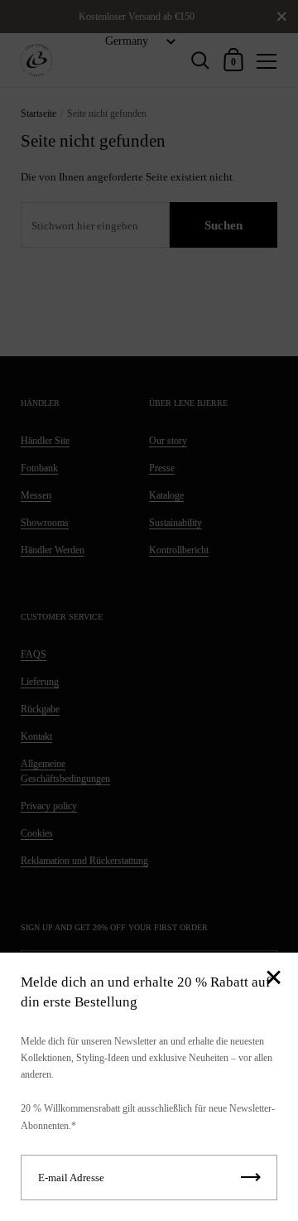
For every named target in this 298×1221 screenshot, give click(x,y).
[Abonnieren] (251, 1177)
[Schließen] (273, 979)
